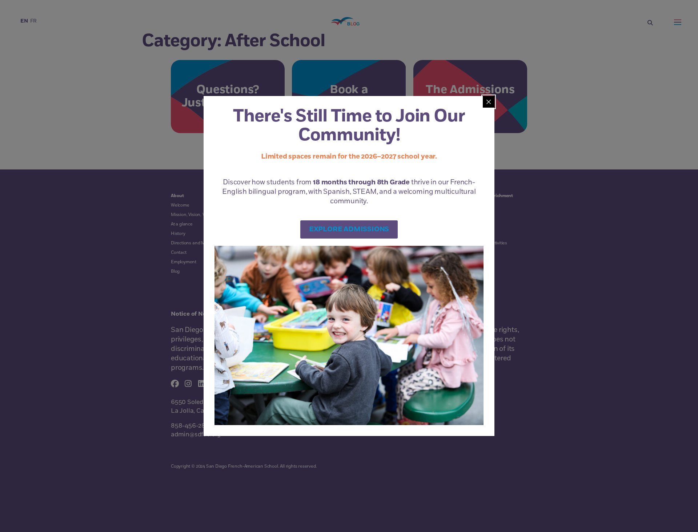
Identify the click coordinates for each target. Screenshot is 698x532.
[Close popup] (488, 102)
